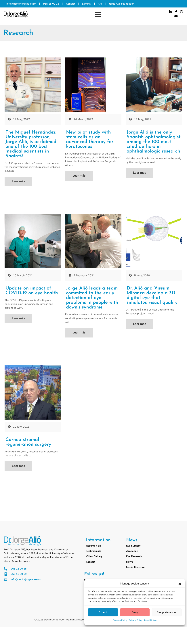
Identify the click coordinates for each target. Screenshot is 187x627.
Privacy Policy (135, 620)
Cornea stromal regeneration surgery (28, 442)
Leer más (18, 181)
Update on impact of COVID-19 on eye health (31, 291)
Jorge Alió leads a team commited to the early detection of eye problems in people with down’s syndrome (92, 298)
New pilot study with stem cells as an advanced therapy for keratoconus (89, 139)
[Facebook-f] (176, 11)
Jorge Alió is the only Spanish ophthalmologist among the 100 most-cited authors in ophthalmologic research (153, 142)
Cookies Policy (120, 620)
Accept (103, 612)
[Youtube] (176, 16)
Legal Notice (150, 620)
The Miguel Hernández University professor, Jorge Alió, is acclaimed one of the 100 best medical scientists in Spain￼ (30, 144)
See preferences (166, 612)
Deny (134, 612)
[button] (180, 584)
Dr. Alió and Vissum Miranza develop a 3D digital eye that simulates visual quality (152, 295)
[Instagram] (181, 11)
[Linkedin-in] (170, 11)
